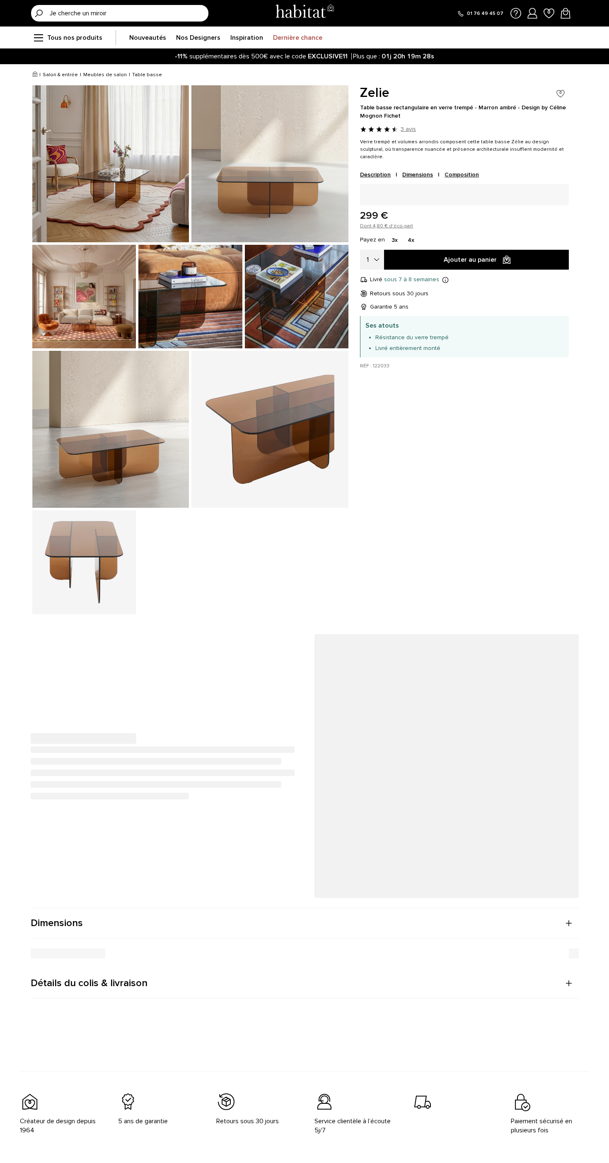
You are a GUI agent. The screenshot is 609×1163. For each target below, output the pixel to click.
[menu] (38, 37)
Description (375, 174)
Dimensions (417, 174)
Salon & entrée (60, 75)
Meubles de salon (105, 75)
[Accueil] (35, 75)
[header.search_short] (39, 13)
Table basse (147, 75)
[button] (305, 923)
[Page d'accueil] (305, 13)
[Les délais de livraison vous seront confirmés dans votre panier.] (445, 279)
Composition (462, 174)
